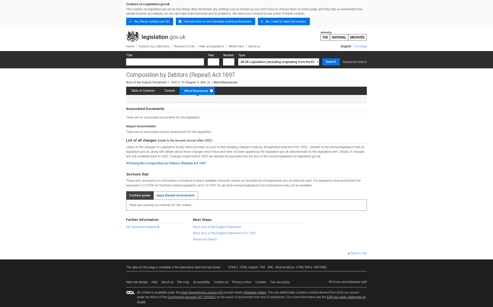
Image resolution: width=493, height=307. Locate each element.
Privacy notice (242, 282)
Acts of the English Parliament (146, 82)
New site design (137, 282)
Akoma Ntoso (284, 267)
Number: (228, 55)
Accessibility (201, 282)
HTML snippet (249, 267)
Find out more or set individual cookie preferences (217, 21)
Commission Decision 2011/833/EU (192, 297)
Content (169, 90)
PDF (263, 267)
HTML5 (233, 267)
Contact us (221, 282)
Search (331, 62)
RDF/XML (320, 267)
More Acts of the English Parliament (217, 227)
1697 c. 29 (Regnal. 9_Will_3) (190, 82)
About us (167, 282)
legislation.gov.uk (158, 32)
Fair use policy (280, 282)
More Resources (196, 91)
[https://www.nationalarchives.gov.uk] (344, 34)
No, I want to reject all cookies (286, 21)
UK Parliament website (141, 227)
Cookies (261, 282)
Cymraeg (361, 46)
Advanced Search (355, 62)
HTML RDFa (304, 267)
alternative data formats (196, 267)
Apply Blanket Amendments (176, 195)
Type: (242, 55)
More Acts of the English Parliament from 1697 (224, 233)
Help (155, 282)
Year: (211, 55)
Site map (183, 282)
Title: (129, 55)
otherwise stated (254, 292)
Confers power (140, 195)
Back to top (359, 253)
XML (270, 267)
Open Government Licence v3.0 (202, 292)
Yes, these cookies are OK (151, 21)
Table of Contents (143, 90)
